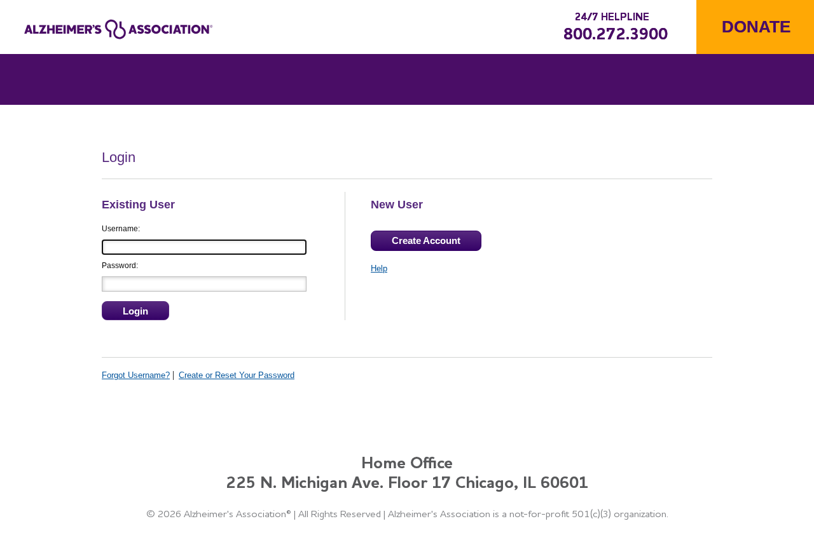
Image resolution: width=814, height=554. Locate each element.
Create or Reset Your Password (236, 375)
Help (379, 268)
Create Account (426, 240)
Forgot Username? (136, 375)
